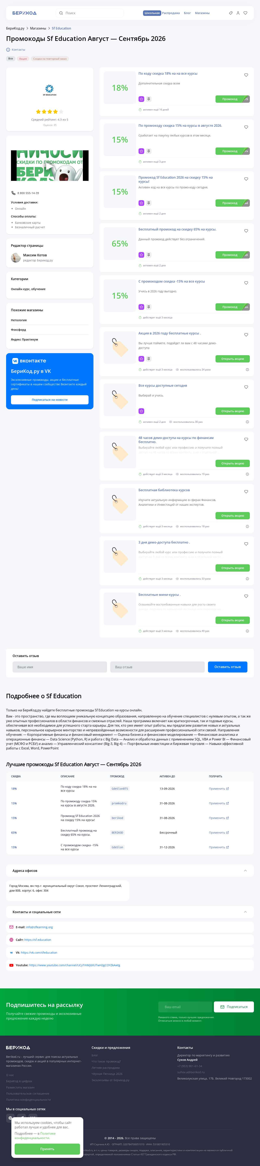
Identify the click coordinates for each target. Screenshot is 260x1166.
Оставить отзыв (227, 667)
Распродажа (162, 13)
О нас (10, 1075)
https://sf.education (37, 940)
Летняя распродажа (106, 1068)
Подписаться (237, 1006)
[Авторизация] (238, 13)
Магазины (202, 13)
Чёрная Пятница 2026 (107, 1074)
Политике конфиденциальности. (35, 1135)
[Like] (246, 75)
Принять (47, 1149)
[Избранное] (245, 13)
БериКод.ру (15, 28)
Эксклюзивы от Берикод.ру (110, 1080)
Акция (23, 58)
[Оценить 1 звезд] (38, 111)
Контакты (18, 49)
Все (10, 58)
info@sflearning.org (39, 927)
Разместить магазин (20, 1087)
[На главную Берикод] (44, 1047)
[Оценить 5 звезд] (61, 111)
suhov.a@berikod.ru (191, 1072)
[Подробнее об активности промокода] (247, 369)
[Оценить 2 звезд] (44, 111)
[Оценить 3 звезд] (49, 111)
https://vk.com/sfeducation (39, 952)
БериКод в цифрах (19, 1081)
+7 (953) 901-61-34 (189, 1066)
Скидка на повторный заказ (50, 58)
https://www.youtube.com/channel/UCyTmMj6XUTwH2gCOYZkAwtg (74, 965)
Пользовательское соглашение (27, 1093)
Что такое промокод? (106, 1061)
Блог (187, 13)
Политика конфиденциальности (28, 1100)
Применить (217, 788)
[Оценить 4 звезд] (55, 111)
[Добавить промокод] (231, 13)
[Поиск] (62, 13)
